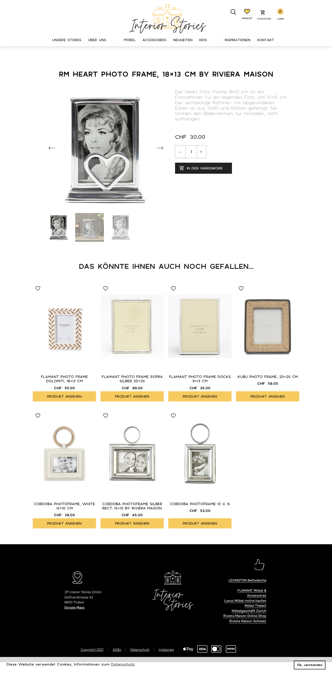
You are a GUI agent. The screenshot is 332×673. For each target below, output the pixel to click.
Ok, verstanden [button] (310, 665)
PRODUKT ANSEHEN (64, 396)
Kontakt (265, 40)
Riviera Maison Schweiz (247, 621)
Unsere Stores (66, 40)
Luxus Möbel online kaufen (245, 601)
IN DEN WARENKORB (204, 168)
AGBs (117, 650)
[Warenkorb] (263, 13)
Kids (203, 40)
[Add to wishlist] (38, 288)
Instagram (166, 650)
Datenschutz (140, 650)
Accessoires (154, 40)
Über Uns (97, 40)
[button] (233, 12)
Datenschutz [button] (123, 664)
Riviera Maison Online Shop (244, 616)
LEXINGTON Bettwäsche (247, 580)
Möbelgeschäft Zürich (249, 611)
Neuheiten (182, 40)
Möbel (130, 40)
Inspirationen (237, 40)
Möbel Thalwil (255, 606)
